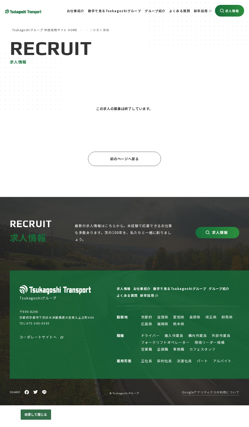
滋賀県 (162, 317)
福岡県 (162, 323)
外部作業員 (221, 335)
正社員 (146, 360)
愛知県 (178, 317)
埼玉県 (211, 317)
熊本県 (178, 323)
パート (202, 360)
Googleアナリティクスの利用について (210, 392)
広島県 (146, 323)
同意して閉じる (36, 414)
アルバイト (222, 360)
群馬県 (227, 317)
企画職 (162, 349)
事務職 (178, 349)
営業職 (146, 349)
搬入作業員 (174, 335)
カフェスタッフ (202, 349)
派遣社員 (184, 360)
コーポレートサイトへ (38, 336)
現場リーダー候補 (209, 342)
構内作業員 (197, 335)
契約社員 (164, 360)
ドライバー (150, 335)
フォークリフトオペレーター (165, 342)
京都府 (146, 317)
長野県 (195, 317)
